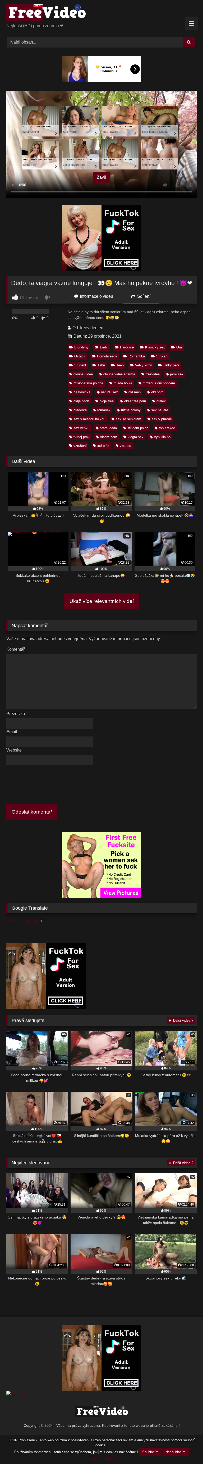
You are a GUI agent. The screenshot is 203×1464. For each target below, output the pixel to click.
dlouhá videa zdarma (119, 374)
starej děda (108, 428)
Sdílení (143, 296)
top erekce (167, 428)
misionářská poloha (88, 383)
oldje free (107, 401)
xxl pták (103, 446)
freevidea (153, 374)
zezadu (125, 446)
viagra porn (108, 437)
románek (103, 410)
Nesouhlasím (175, 1452)
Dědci (104, 347)
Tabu (101, 365)
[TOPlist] (15, 1394)
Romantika (136, 356)
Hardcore (127, 347)
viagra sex (136, 437)
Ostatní (80, 356)
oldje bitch (81, 401)
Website (14, 750)
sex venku (81, 428)
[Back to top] (186, 1448)
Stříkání (162, 356)
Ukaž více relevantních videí (102, 601)
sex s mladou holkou (89, 419)
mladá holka (123, 383)
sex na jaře (159, 410)
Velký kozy (143, 365)
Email (13, 732)
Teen (120, 365)
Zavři (101, 177)
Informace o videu (96, 296)
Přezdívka (17, 713)
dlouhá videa (83, 374)
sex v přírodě (162, 419)
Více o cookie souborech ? (101, 1459)
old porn (157, 392)
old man (134, 392)
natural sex (109, 392)
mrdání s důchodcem (159, 383)
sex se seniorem (128, 419)
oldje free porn (135, 401)
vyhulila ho (162, 437)
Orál (179, 347)
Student (80, 365)
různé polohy (131, 410)
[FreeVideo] (101, 13)
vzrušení (80, 446)
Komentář (15, 649)
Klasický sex (155, 347)
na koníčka (81, 392)
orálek (161, 401)
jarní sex (176, 374)
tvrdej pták (81, 437)
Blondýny (81, 347)
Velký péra (171, 365)
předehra (80, 410)
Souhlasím (150, 1452)
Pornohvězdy (107, 356)
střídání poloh (137, 428)
